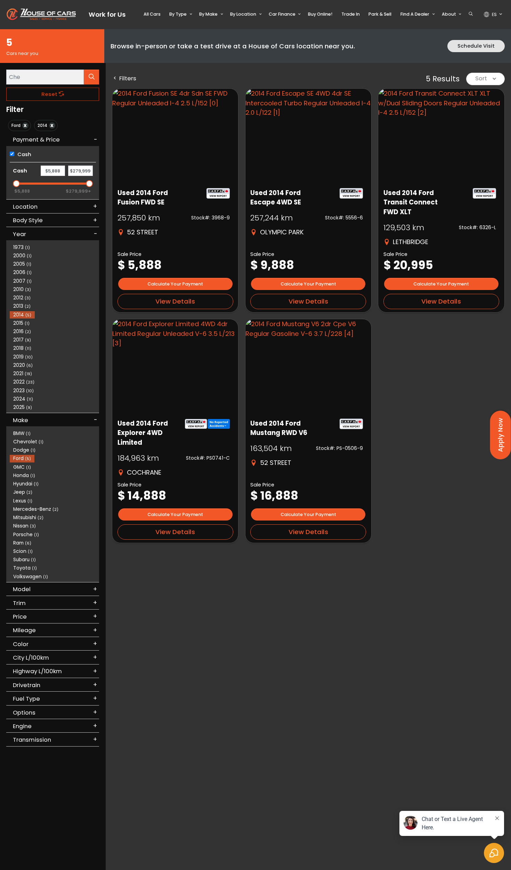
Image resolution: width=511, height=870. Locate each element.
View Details (175, 301)
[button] (152, 14)
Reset (50, 94)
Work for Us (107, 14)
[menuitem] (54, 433)
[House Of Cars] (41, 14)
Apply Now (500, 435)
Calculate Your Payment (175, 284)
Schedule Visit (476, 45)
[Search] (91, 77)
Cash (23, 154)
